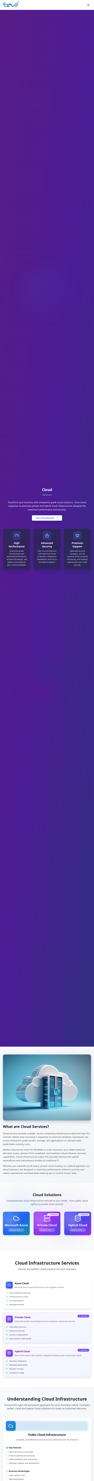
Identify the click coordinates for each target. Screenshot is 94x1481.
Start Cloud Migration (45, 518)
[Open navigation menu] (88, 5)
